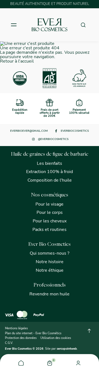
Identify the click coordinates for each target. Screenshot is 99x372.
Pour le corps (50, 212)
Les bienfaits (49, 163)
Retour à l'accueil (17, 61)
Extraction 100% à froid (49, 172)
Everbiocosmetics (75, 131)
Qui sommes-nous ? (49, 253)
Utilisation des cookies (55, 338)
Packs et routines (49, 230)
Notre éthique (50, 270)
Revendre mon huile (49, 294)
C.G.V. (9, 343)
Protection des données (21, 338)
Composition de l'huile (50, 180)
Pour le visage (49, 204)
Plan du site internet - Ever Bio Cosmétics (33, 333)
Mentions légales (16, 328)
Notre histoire (50, 262)
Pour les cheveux (50, 221)
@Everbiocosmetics (53, 139)
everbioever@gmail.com (29, 131)
